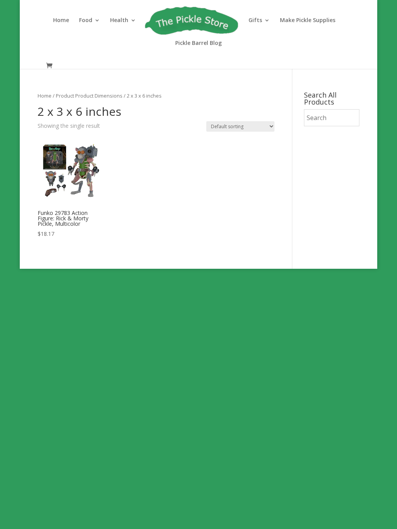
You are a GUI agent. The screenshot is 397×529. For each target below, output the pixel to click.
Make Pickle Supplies (307, 20)
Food (85, 20)
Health (119, 20)
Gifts (255, 20)
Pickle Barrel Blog (198, 43)
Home (61, 20)
